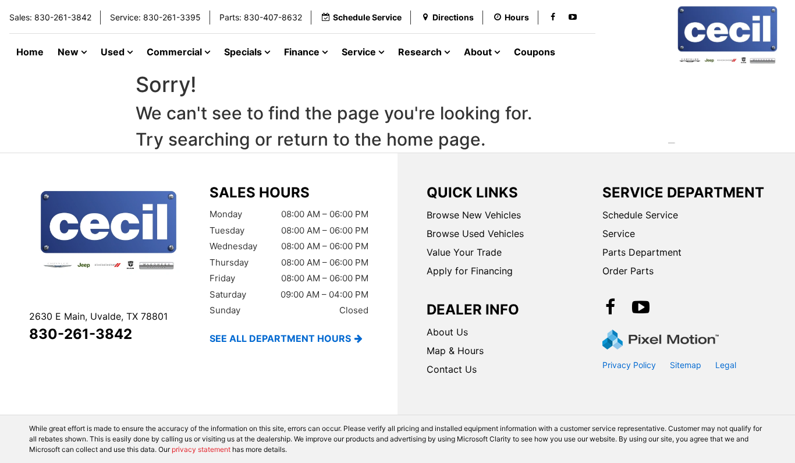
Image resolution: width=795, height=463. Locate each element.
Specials (244, 52)
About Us (447, 332)
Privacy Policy (629, 365)
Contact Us (452, 369)
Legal (725, 365)
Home (30, 52)
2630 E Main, (98, 316)
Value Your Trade (464, 252)
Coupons (534, 52)
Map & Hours (455, 350)
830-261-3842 (80, 334)
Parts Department (642, 252)
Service (360, 52)
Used (114, 52)
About (479, 52)
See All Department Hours (280, 338)
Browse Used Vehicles (475, 233)
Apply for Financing (470, 271)
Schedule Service (640, 215)
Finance (303, 52)
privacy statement (201, 449)
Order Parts (628, 271)
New (69, 52)
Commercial (175, 52)
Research (421, 52)
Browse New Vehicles (474, 215)
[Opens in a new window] (553, 17)
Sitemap (685, 365)
